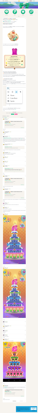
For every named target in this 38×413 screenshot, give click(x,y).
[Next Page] (24, 117)
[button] (3, 21)
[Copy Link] (16, 21)
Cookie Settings (33, 410)
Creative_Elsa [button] (6, 136)
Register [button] (16, 114)
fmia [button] (4, 321)
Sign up (10, 22)
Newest (6, 117)
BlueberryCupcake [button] (7, 168)
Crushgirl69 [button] (5, 165)
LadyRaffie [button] (14, 21)
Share (4, 110)
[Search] (28, 0)
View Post (22, 127)
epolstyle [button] (5, 118)
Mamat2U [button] (5, 207)
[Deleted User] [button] (6, 385)
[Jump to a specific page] (25, 117)
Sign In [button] (12, 114)
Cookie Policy (19, 410)
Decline (33, 409)
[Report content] (25, 18)
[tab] (18, 16)
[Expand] (14, 126)
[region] (26, 409)
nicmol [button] (5, 161)
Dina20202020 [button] (6, 152)
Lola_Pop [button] (6, 123)
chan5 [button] (5, 267)
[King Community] (19, 0)
